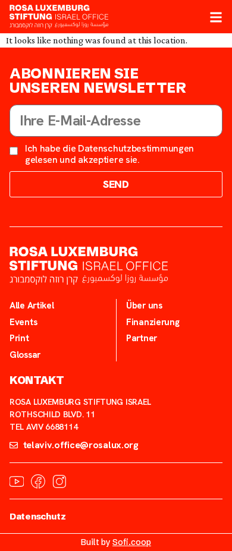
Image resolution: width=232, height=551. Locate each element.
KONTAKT (37, 380)
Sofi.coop (131, 542)
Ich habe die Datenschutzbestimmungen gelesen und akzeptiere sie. (109, 154)
